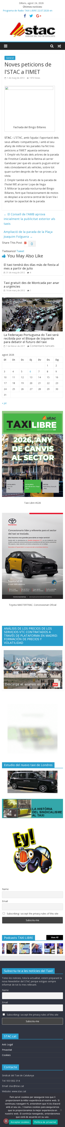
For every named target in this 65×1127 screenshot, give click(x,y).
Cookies (6, 1055)
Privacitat (7, 1049)
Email (5, 901)
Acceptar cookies (20, 1122)
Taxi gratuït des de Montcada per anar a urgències (31, 284)
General (10, 57)
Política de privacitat (45, 1122)
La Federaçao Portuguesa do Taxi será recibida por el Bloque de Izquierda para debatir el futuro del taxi (31, 338)
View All (54, 937)
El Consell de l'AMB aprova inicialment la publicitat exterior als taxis (29, 219)
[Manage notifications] (6, 1121)
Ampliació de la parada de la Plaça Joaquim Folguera (28, 234)
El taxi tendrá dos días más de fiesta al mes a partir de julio (31, 266)
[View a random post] (59, 46)
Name (5, 889)
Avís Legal (7, 1044)
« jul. (4, 403)
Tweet (20, 251)
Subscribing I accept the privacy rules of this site (32, 913)
